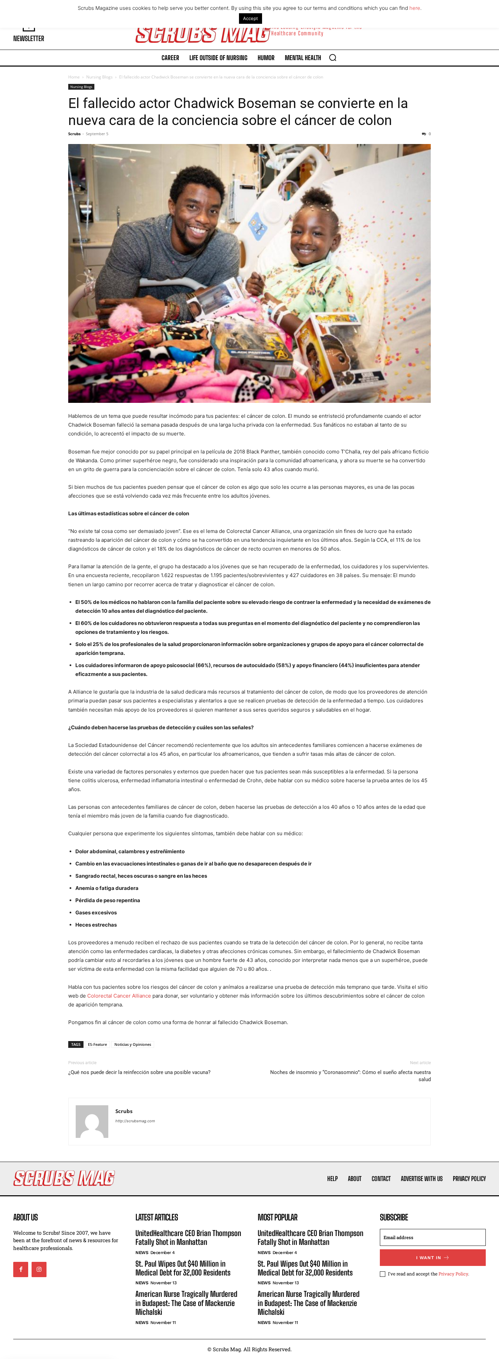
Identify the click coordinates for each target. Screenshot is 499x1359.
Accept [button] (250, 18)
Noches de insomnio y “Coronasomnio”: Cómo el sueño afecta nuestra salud (350, 1076)
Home (74, 77)
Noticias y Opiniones (132, 1044)
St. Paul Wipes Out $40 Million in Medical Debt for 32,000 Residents (182, 1268)
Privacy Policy (453, 1274)
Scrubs (74, 133)
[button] (333, 57)
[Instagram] (39, 1269)
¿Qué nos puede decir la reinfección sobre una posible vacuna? (139, 1072)
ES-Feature (97, 1044)
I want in (428, 1257)
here (414, 8)
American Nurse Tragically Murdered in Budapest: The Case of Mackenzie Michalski (186, 1303)
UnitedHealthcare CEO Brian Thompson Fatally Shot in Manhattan (188, 1238)
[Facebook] (20, 1269)
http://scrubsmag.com (135, 1121)
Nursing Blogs (99, 77)
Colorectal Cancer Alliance (119, 996)
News (141, 1252)
